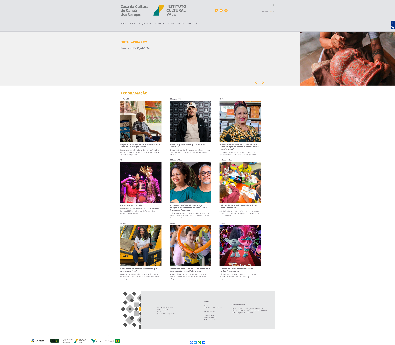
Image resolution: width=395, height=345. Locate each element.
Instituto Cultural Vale (213, 307)
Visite (132, 23)
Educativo (159, 23)
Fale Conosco (209, 319)
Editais (171, 23)
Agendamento (210, 317)
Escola (181, 23)
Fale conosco (193, 23)
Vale (205, 305)
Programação (145, 23)
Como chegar (209, 315)
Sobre (122, 23)
